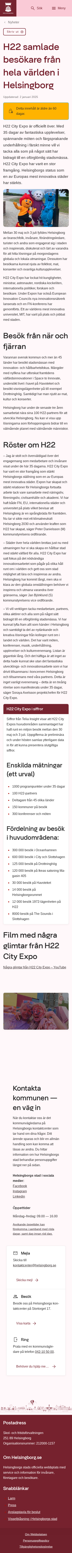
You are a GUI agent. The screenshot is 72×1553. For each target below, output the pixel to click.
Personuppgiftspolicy (36, 1540)
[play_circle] (36, 1011)
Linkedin (19, 1196)
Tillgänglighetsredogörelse (36, 1546)
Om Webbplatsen (36, 1534)
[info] (61, 998)
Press (12, 1505)
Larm (11, 1498)
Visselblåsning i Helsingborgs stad (32, 1519)
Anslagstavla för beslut (24, 1512)
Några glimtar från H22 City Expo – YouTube (34, 967)
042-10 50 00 (44, 1351)
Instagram (20, 1191)
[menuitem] (14, 32)
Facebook (20, 1186)
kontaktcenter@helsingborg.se (34, 1265)
